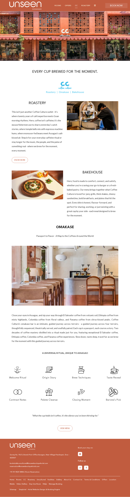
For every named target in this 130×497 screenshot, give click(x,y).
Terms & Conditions (92, 480)
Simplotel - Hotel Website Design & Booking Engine (39, 489)
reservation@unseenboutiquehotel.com (24, 466)
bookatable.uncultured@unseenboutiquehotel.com (29, 463)
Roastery (85, 5)
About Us (67, 480)
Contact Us (77, 480)
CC (76, 5)
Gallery (59, 480)
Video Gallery (22, 484)
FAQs (45, 484)
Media (12, 484)
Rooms (58, 5)
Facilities (51, 480)
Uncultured (41, 480)
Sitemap (13, 489)
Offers (68, 5)
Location (112, 480)
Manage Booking (55, 484)
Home (12, 480)
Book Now (116, 5)
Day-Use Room (35, 484)
